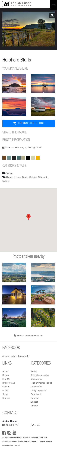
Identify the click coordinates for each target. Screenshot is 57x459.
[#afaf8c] (23, 158)
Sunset (9, 173)
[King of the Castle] (14, 294)
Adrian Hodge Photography (16, 356)
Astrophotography (40, 375)
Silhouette (43, 177)
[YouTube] (14, 433)
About (5, 371)
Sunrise (34, 398)
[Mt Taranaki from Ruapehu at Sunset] (14, 106)
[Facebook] (4, 433)
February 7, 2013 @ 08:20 (28, 147)
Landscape (36, 386)
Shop (5, 394)
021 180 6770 (11, 425)
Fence (17, 177)
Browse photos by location (29, 335)
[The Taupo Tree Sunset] (43, 83)
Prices (5, 390)
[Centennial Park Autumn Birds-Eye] (43, 317)
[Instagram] (9, 433)
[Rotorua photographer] (16, 4)
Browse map (8, 382)
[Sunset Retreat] (43, 294)
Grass (25, 177)
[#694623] (4, 158)
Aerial (34, 371)
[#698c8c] (9, 158)
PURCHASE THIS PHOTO (30, 123)
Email (37, 425)
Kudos (5, 375)
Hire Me (6, 379)
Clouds (9, 177)
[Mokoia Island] (43, 272)
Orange (33, 177)
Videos (34, 405)
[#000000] (28, 158)
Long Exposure (38, 390)
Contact (6, 398)
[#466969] (19, 158)
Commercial (37, 379)
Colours (6, 386)
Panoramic (36, 394)
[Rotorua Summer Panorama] (14, 272)
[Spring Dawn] (14, 317)
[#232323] (14, 158)
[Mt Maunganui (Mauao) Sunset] (14, 83)
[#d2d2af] (33, 158)
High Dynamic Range (41, 382)
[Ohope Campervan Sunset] (43, 106)
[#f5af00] (38, 158)
